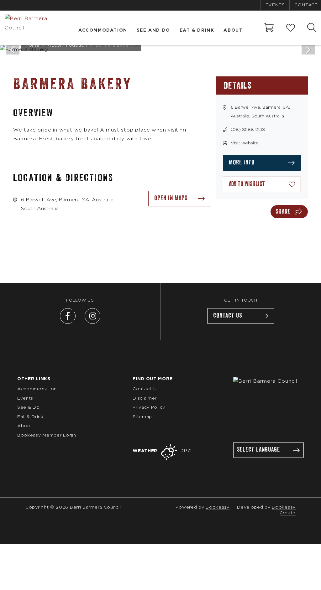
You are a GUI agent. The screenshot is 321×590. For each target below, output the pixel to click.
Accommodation (102, 30)
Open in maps (170, 198)
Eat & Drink (197, 30)
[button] (262, 184)
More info (242, 162)
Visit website (245, 143)
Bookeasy (217, 507)
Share (283, 212)
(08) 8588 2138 (248, 129)
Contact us (227, 316)
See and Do (153, 30)
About (233, 30)
